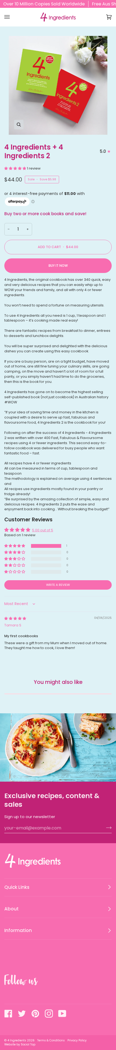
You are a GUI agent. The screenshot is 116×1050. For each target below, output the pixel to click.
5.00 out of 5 (42, 530)
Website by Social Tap (19, 1044)
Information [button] (18, 930)
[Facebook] (8, 1014)
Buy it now (58, 265)
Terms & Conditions (51, 1040)
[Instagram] (49, 1014)
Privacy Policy (77, 1040)
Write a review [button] (58, 585)
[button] (15, 168)
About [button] (11, 909)
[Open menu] (12, 17)
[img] (15, 618)
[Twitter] (22, 1014)
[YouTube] (62, 1014)
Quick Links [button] (16, 887)
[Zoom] (58, 85)
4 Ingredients (17, 1040)
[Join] (104, 827)
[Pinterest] (35, 1014)
